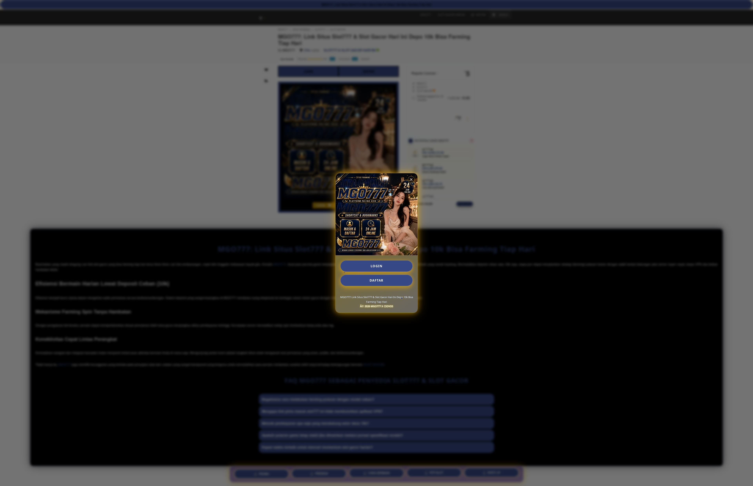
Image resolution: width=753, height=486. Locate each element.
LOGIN (377, 266)
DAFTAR (377, 280)
